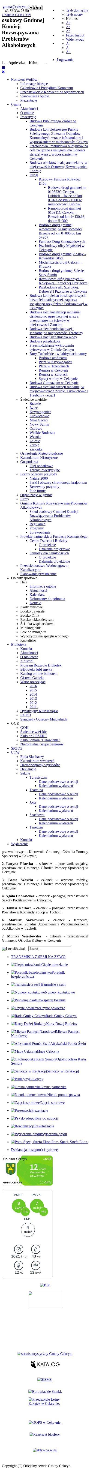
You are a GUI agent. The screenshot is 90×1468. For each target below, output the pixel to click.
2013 (33, 698)
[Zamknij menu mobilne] (3, 72)
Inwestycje (28, 117)
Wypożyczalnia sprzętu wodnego (44, 636)
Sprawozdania (40, 532)
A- (68, 43)
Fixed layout (75, 35)
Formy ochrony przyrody (38, 474)
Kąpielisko (28, 640)
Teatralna (36, 790)
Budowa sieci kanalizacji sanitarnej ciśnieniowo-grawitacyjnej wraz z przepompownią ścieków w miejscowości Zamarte (55, 318)
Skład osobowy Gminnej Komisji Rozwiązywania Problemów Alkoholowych (54, 516)
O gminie (27, 113)
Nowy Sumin (39, 424)
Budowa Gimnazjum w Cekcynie (54, 383)
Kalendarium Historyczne (39, 457)
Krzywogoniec (40, 412)
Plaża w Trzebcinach (54, 366)
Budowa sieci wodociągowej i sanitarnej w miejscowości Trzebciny (56, 331)
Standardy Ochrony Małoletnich (43, 719)
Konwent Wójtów (24, 79)
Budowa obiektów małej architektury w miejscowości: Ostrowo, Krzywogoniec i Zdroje (58, 167)
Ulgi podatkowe (41, 466)
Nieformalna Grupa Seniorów (42, 744)
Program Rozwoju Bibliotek (40, 665)
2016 (33, 686)
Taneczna (36, 827)
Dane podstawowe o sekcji (58, 782)
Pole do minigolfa (33, 632)
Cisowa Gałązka (32, 678)
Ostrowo (36, 428)
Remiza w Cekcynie (53, 370)
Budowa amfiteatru (53, 358)
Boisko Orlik (29, 615)
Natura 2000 (39, 478)
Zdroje (34, 445)
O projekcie (47, 545)
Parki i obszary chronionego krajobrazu (58, 482)
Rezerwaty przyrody (44, 487)
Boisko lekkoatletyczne (37, 619)
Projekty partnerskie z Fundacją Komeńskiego (53, 536)
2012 (33, 703)
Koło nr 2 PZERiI (33, 736)
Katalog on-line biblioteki (38, 673)
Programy (37, 528)
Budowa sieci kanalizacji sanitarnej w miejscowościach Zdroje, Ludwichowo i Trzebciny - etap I (59, 391)
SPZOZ (17, 748)
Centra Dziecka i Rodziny (48, 541)
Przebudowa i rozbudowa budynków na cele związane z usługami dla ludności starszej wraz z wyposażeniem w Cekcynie (59, 152)
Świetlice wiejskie (33, 399)
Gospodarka (29, 462)
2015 (33, 690)
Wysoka (35, 437)
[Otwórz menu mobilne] (3, 67)
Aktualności (29, 109)
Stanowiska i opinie (34, 96)
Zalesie (35, 441)
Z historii (26, 661)
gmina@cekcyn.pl (16, 7)
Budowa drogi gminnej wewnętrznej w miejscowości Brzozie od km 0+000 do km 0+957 (60, 231)
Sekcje (25, 773)
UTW (15, 752)
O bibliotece (29, 657)
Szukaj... (21, 948)
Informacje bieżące (34, 84)
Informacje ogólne (43, 586)
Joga (33, 802)
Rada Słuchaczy (32, 757)
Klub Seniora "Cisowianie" (40, 740)
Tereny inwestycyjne (45, 470)
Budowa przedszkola (45, 341)
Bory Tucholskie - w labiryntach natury (58, 354)
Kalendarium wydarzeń (37, 761)
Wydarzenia (19, 844)
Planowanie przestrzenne (38, 574)
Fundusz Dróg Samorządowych (62, 241)
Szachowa (37, 815)
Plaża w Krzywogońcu (55, 362)
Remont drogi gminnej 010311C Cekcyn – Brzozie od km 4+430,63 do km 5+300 (66, 214)
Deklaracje (28, 769)
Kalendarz (37, 595)
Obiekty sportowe (24, 578)
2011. (34, 707)
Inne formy (38, 491)
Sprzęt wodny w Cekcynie (58, 379)
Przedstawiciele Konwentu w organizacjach (52, 92)
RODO (25, 715)
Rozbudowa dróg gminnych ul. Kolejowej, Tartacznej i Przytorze (63, 281)
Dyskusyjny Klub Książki (39, 711)
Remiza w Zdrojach (53, 374)
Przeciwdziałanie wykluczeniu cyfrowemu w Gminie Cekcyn (52, 347)
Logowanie (65, 60)
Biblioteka (18, 644)
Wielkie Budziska (42, 433)
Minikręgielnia (31, 628)
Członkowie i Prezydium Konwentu (46, 88)
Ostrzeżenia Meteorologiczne (41, 453)
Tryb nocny (74, 14)
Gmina (16, 104)
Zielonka (36, 449)
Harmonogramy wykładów (40, 765)
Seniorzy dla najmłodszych (49, 553)
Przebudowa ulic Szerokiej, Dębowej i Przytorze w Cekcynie (63, 289)
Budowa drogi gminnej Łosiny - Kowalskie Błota (62, 256)
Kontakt (35, 603)
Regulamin (37, 524)
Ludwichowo (39, 416)
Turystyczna (38, 777)
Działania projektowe (54, 549)
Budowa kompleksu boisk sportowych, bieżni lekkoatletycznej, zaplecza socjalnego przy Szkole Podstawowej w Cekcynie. (58, 302)
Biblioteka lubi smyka (36, 669)
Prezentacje (28, 100)
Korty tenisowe (31, 607)
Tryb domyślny (77, 10)
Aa (68, 23)
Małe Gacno (39, 420)
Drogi (34, 175)
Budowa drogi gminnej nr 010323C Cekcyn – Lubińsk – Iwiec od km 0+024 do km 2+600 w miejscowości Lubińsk (67, 196)
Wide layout (75, 39)
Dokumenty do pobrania (47, 599)
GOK (15, 723)
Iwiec (34, 408)
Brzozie (35, 403)
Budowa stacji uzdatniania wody (53, 337)
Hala (23, 582)
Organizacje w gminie (36, 495)
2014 (33, 694)
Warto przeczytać (32, 682)
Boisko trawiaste (32, 611)
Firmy (24, 499)
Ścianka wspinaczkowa (37, 624)
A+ (68, 52)
